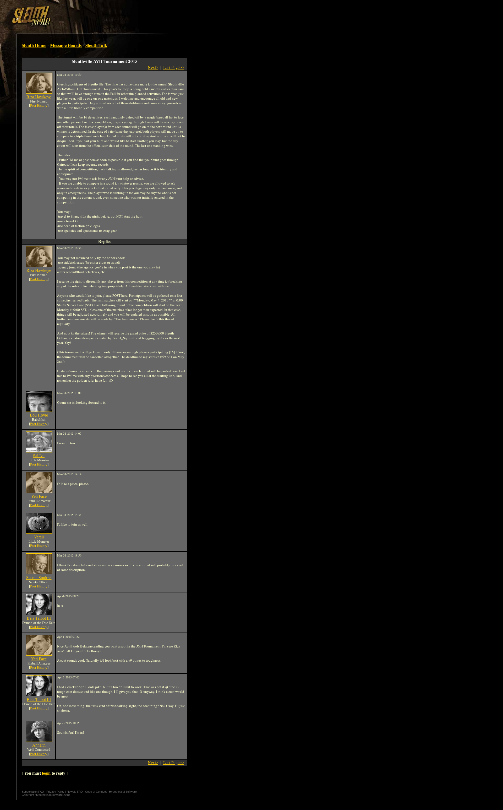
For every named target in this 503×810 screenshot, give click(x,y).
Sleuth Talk (96, 45)
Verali (39, 537)
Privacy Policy (55, 791)
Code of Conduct (96, 791)
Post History (38, 105)
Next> (153, 67)
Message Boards (66, 45)
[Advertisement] (91, 14)
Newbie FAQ (75, 791)
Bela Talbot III (39, 618)
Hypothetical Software (123, 791)
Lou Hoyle (39, 415)
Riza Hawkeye (38, 97)
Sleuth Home (34, 45)
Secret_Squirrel (39, 577)
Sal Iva (39, 455)
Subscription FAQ (33, 791)
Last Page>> (173, 67)
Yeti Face (39, 496)
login (46, 773)
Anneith (39, 745)
